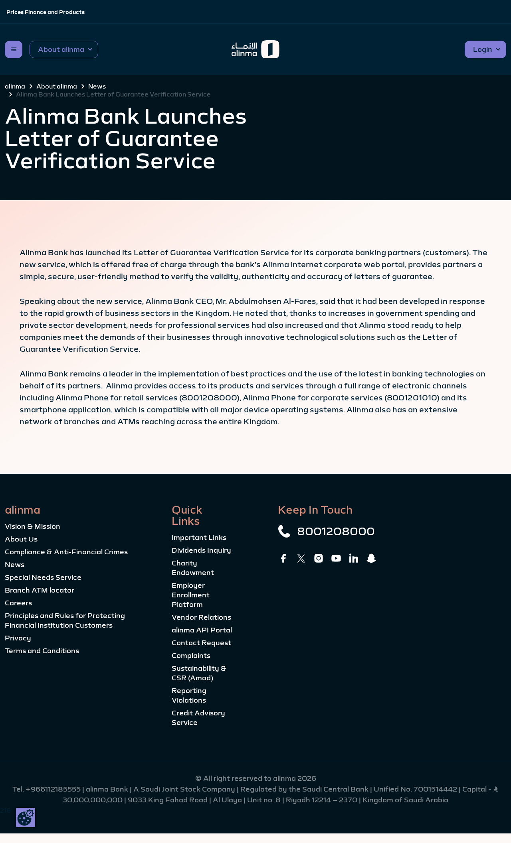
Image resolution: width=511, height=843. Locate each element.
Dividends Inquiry (201, 550)
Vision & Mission (32, 526)
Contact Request (201, 642)
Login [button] (482, 49)
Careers (18, 603)
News (97, 86)
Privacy (18, 638)
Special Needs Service (43, 577)
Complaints (191, 655)
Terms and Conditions (42, 650)
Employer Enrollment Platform (191, 595)
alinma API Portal (202, 630)
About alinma (56, 86)
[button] (64, 49)
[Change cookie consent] (25, 817)
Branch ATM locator (39, 590)
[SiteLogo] (255, 49)
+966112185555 (54, 789)
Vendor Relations (201, 617)
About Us (21, 539)
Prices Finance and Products (45, 12)
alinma (15, 86)
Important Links (199, 537)
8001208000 (336, 531)
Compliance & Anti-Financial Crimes (66, 551)
